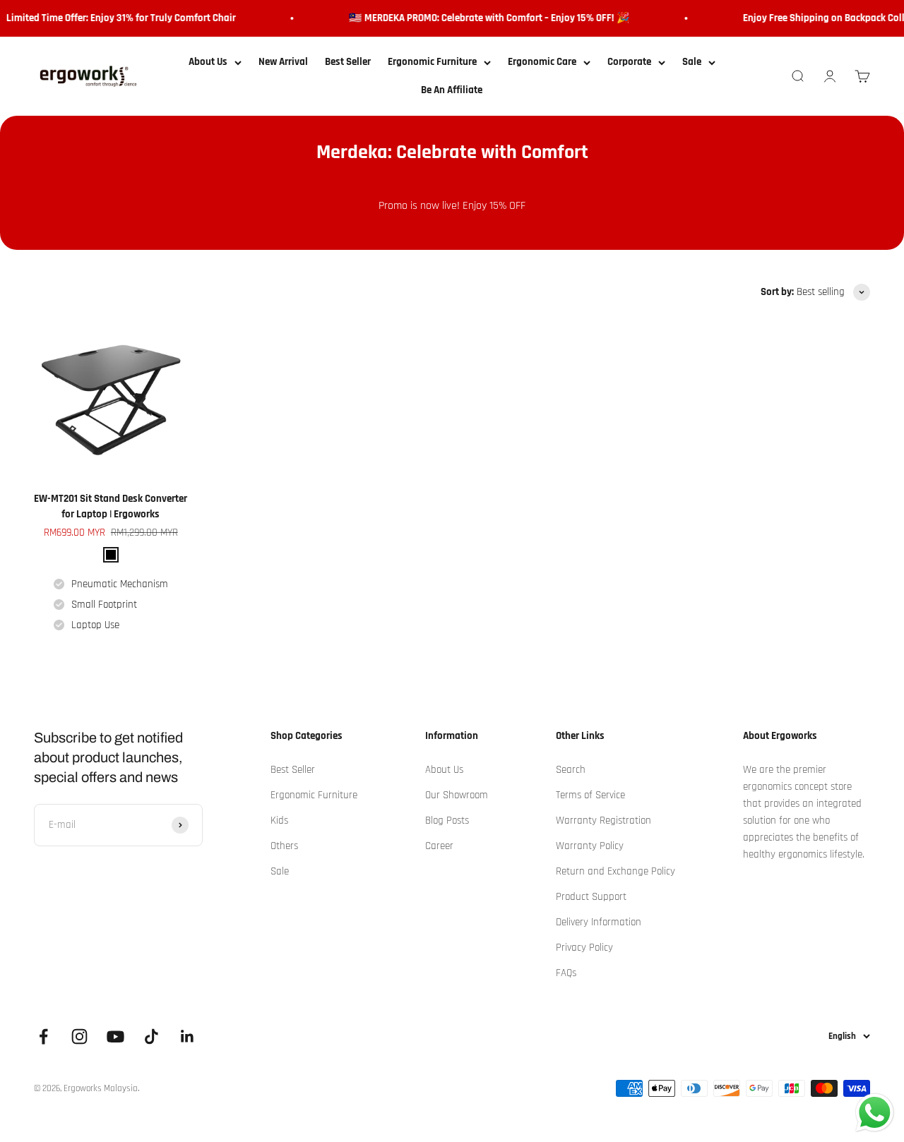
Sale (691, 61)
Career (439, 846)
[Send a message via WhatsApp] (874, 1112)
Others (284, 846)
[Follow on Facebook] (43, 1036)
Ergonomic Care (542, 61)
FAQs (566, 973)
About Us (208, 61)
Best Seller (348, 61)
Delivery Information (598, 922)
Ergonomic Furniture (432, 61)
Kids (279, 820)
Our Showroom (456, 795)
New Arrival (283, 61)
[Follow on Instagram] (79, 1036)
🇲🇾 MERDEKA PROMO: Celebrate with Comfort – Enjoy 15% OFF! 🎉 (483, 18)
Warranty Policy (590, 846)
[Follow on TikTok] (151, 1036)
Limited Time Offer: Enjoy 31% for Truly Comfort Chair (115, 18)
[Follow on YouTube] (115, 1036)
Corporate (629, 61)
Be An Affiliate (451, 90)
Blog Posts (447, 820)
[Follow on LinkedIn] (187, 1036)
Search (570, 769)
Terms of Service (590, 795)
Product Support (591, 896)
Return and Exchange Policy (615, 871)
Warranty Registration (603, 820)
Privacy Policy (584, 947)
